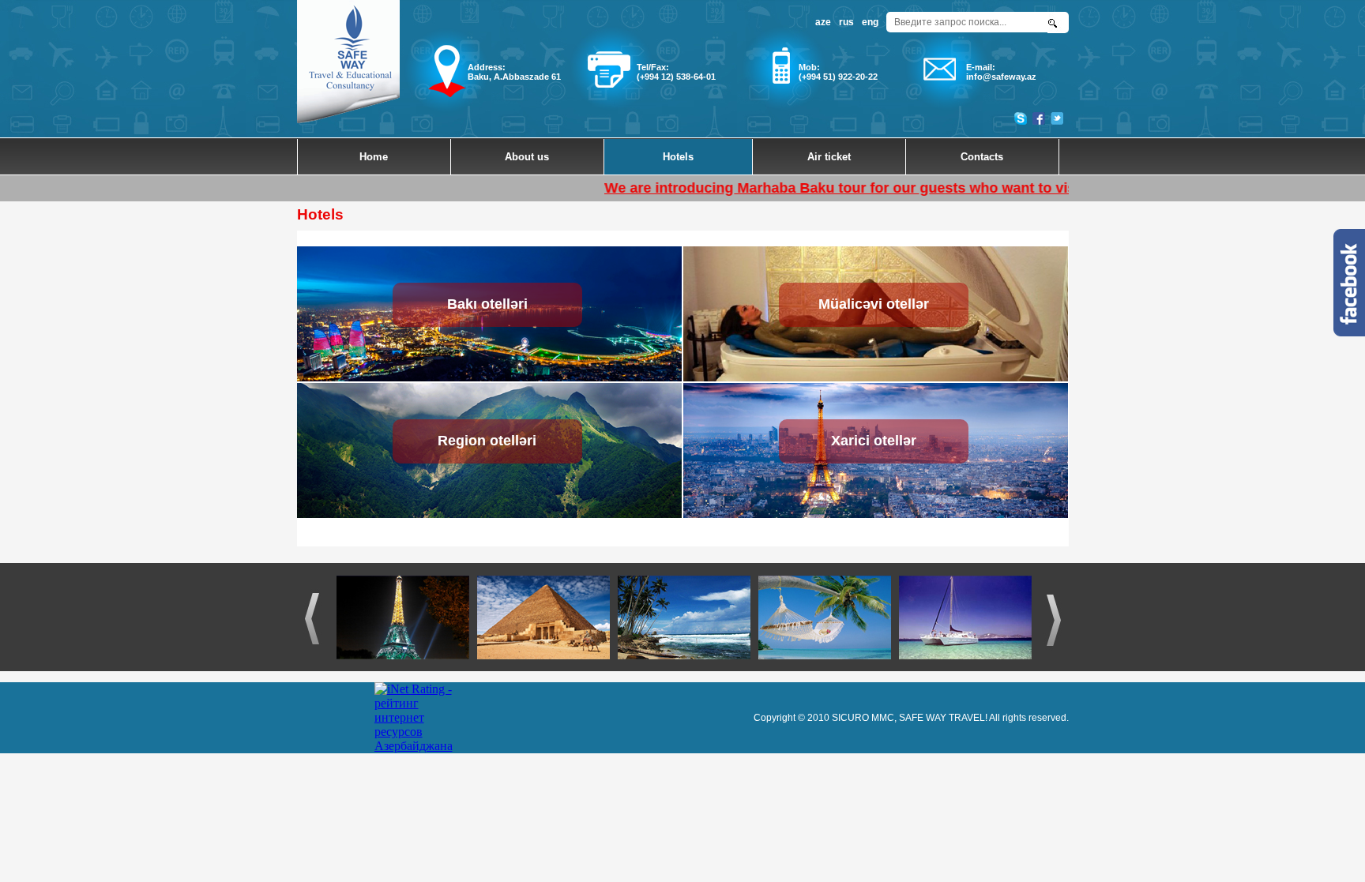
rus (846, 22)
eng (870, 22)
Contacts (982, 157)
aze (823, 22)
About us (527, 157)
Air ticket (829, 157)
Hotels (678, 157)
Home (373, 157)
